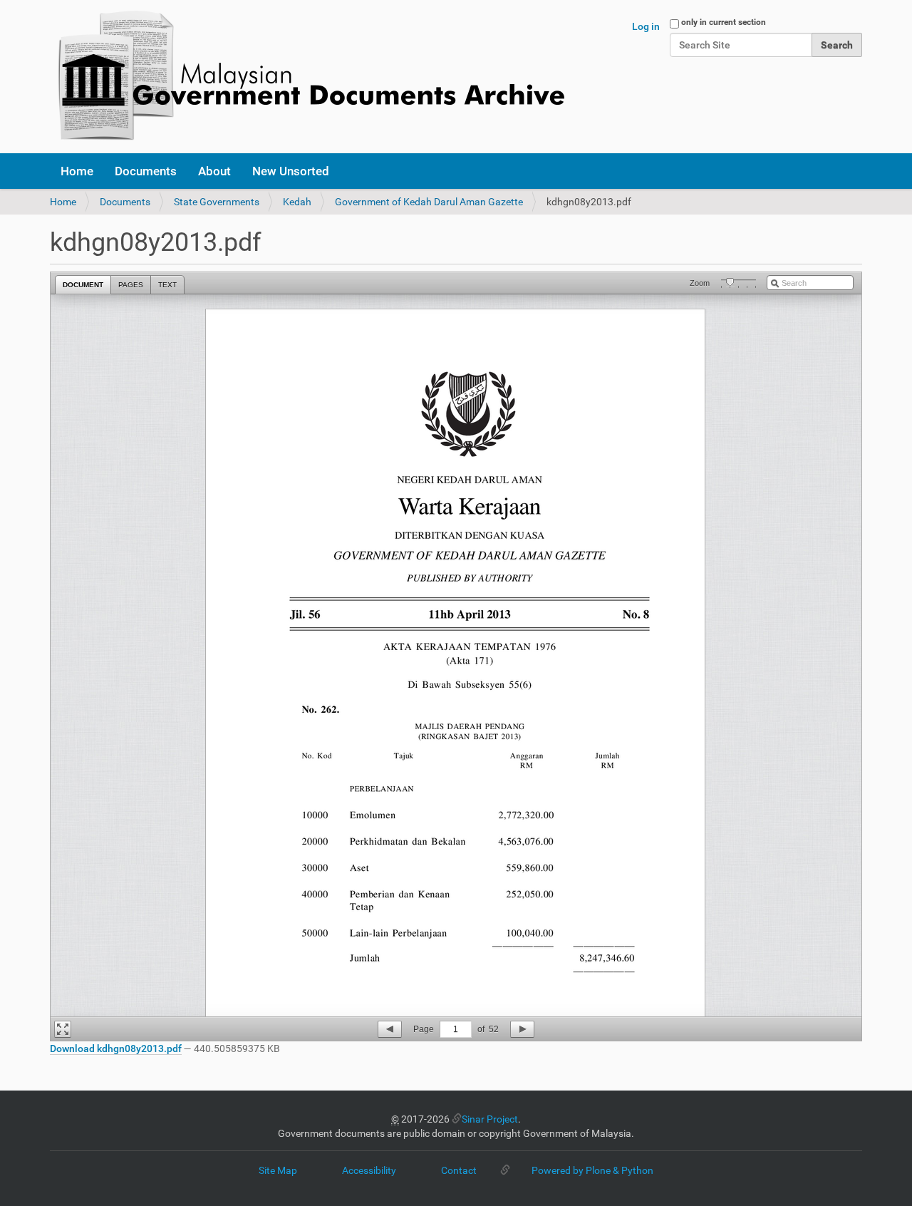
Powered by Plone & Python (592, 1170)
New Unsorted (290, 171)
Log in (646, 26)
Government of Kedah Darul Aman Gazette (429, 201)
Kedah (297, 201)
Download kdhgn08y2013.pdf (116, 1048)
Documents (146, 171)
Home (77, 171)
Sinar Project (490, 1119)
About (214, 171)
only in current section (723, 22)
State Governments (216, 201)
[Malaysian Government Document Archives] (307, 77)
